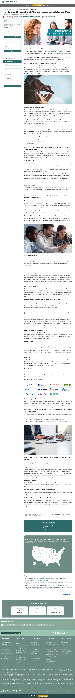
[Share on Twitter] (64, 594)
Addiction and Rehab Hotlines (52, 644)
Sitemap (40, 691)
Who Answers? (46, 5)
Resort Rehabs (34, 655)
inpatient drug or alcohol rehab (57, 51)
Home (5, 9)
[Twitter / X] (13, 633)
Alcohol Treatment (26, 1)
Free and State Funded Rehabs (37, 640)
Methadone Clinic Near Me (66, 651)
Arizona (14, 627)
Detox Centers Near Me (65, 640)
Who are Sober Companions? (21, 652)
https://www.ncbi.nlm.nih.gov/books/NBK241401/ (59, 585)
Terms (45, 691)
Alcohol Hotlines (4, 644)
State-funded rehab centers (29, 163)
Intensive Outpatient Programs (52, 656)
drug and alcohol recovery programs (57, 187)
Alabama (3, 627)
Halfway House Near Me (20, 654)
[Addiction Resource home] (11, 690)
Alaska (9, 627)
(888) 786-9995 (38, 5)
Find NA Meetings (64, 646)
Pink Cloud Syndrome (20, 650)
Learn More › (6, 27)
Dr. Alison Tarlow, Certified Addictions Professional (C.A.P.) (30, 16)
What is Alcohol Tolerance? (6, 649)
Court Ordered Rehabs (35, 658)
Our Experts (62, 691)
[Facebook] (15, 633)
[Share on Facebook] (66, 594)
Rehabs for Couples (35, 644)
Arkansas (20, 627)
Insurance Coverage (65, 653)
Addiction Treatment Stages (21, 645)
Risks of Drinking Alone (5, 651)
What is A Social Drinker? (6, 653)
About (57, 691)
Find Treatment (67, 1)
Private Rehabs (34, 642)
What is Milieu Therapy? (20, 659)
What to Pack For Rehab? (51, 649)
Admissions (68, 691)
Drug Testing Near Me (65, 647)
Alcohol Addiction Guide (5, 646)
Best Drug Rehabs (49, 640)
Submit (12, 51)
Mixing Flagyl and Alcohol (6, 655)
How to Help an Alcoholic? (6, 642)
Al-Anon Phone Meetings (66, 644)
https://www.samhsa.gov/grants (43, 580)
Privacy (48, 691)
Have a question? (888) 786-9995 (12, 36)
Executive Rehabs (34, 656)
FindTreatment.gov (70, 633)
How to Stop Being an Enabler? (22, 655)
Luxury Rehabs (34, 653)
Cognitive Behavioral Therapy (21, 657)
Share (27, 14)
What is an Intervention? (21, 648)
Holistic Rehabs (34, 651)
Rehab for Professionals (35, 646)
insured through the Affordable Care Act (41, 118)
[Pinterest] (19, 633)
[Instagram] (17, 633)
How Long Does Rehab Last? (51, 646)
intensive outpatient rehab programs (43, 475)
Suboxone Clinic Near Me (66, 649)
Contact (53, 691)
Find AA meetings (64, 642)
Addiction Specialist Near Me (21, 646)
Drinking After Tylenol (5, 656)
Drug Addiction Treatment (37, 1)
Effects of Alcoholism (5, 647)
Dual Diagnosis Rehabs (35, 647)
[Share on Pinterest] (70, 594)
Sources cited (22, 14)
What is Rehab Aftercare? (51, 661)
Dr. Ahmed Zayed (51, 16)
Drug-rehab (9, 9)
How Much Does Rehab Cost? (51, 647)
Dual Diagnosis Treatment (50, 1)
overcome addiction (36, 151)
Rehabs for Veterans (35, 649)
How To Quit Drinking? (5, 640)
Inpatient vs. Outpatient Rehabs (52, 654)
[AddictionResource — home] (9, 2)
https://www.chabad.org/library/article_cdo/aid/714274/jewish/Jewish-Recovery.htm (52, 578)
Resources (60, 1)
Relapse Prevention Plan (65, 655)
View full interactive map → (48, 569)
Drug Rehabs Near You (50, 642)
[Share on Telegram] (68, 594)
